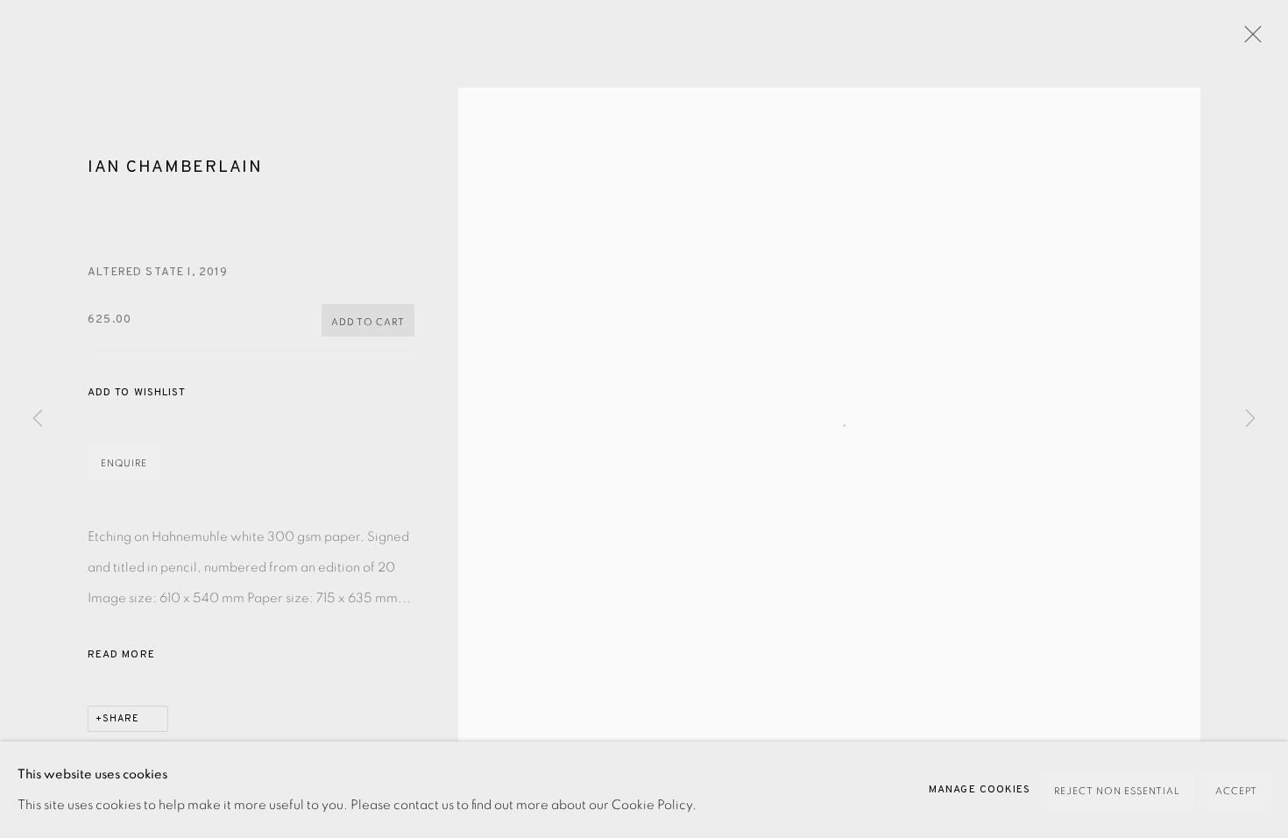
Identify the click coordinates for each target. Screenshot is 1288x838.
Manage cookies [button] (979, 790)
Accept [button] (1236, 791)
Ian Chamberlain (175, 167)
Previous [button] (37, 418)
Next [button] (1250, 418)
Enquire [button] (124, 463)
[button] (137, 393)
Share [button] (121, 719)
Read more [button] (121, 655)
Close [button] (1248, 39)
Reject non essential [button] (1117, 791)
